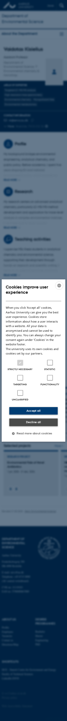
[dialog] (33, 360)
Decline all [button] (33, 422)
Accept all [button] (33, 410)
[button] (33, 433)
